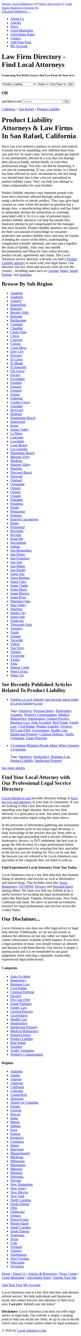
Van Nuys (17, 648)
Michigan (16, 1157)
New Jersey (18, 1188)
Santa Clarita (19, 585)
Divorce (66, 726)
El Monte (16, 363)
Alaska (15, 1075)
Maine (14, 1145)
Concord (16, 340)
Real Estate (60, 722)
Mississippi (17, 1165)
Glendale (16, 406)
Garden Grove (20, 402)
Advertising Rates (22, 34)
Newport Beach (21, 472)
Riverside (16, 531)
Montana (16, 1173)
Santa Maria (18, 589)
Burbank (16, 316)
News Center (68, 1274)
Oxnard (15, 496)
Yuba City (17, 675)
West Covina (19, 671)
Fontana (15, 386)
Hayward (16, 410)
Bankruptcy (63, 711)
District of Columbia (24, 1102)
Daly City (17, 351)
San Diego (17, 554)
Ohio (13, 1208)
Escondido (17, 379)
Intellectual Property (24, 734)
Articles (15, 22)
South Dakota (19, 1231)
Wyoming (17, 1266)
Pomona (16, 515)
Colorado (16, 1091)
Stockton (16, 609)
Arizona (15, 1079)
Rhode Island (19, 1223)
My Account (18, 46)
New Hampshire (21, 1184)
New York (17, 1196)
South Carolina (20, 1227)
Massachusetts (20, 1153)
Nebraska (16, 1176)
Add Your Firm (20, 42)
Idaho (64, 271)
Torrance (16, 628)
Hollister (16, 414)
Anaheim (16, 297)
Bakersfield (18, 305)
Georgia (53, 271)
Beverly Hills (19, 312)
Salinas (15, 546)
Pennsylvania (19, 1219)
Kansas (15, 1134)
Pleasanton (17, 511)
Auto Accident (41, 722)
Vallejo (15, 644)
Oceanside (17, 484)
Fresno (15, 394)
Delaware (17, 1098)
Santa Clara (18, 581)
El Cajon (16, 359)
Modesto (16, 461)
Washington (18, 1254)
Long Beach (18, 445)
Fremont (16, 390)
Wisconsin (17, 1262)
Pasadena (16, 503)
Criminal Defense (51, 734)
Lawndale (17, 441)
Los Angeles (18, 449)
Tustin (14, 632)
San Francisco (20, 558)
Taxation (16, 715)
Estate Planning (36, 738)
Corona (15, 344)
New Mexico (19, 1192)
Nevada (15, 1180)
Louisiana (17, 1141)
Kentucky (17, 1137)
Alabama (25, 274)
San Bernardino (21, 550)
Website (6, 3)
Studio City (18, 613)
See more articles (13, 768)
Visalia (15, 659)
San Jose (16, 562)
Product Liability (48, 109)
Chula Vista (18, 332)
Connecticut (18, 1095)
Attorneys (25, 711)
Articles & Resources (42, 1274)
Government (40, 730)
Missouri (16, 1169)
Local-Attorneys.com (16, 798)
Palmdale (16, 500)
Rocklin (15, 535)
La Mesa (16, 433)
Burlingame (18, 320)
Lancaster (17, 437)
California (8, 109)
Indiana (15, 1126)
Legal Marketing (21, 30)
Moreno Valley (20, 464)
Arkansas (16, 1083)
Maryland (17, 1149)
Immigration (36, 718)
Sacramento (18, 542)
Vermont (16, 1247)
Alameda (16, 293)
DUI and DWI (20, 730)
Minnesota (17, 1161)
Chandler (16, 328)
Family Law (18, 1007)
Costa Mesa (18, 347)
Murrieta (16, 468)
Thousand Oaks (21, 624)
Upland (15, 636)
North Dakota (19, 1204)
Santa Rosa (18, 597)
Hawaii (15, 1114)
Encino (15, 375)
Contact (15, 38)
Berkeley (16, 308)
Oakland (16, 480)
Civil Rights (26, 726)
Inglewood (17, 422)
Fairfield (16, 383)
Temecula (17, 620)
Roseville (16, 539)
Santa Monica (19, 593)
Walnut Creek (19, 667)
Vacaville (16, 640)
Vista (13, 663)
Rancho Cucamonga (24, 519)
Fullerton (16, 398)
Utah (13, 1243)
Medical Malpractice (24, 1031)
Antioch (15, 301)
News (14, 26)
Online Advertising (50, 3)
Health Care (59, 730)
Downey (16, 355)
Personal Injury (43, 711)
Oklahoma (17, 1212)
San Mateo (17, 566)
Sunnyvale (17, 617)
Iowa (13, 1130)
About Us (17, 19)
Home (6, 1274)
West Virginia (19, 1258)
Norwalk (16, 476)
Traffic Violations (22, 1050)
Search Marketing (22, 3)
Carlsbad (16, 324)
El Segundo (18, 367)
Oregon (15, 1215)
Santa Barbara (20, 578)
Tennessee (17, 1235)
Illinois (15, 1122)
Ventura (15, 652)
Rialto (14, 523)
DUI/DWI (26, 886)
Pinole (14, 507)
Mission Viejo (19, 457)
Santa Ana (17, 574)
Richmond (17, 527)
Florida (15, 1106)
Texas (14, 1239)
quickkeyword (11, 101)
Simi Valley (18, 605)
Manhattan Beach (22, 453)
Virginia (15, 1251)
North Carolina (20, 1200)
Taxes (63, 882)
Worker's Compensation (40, 715)
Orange (15, 492)
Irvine (14, 425)
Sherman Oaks (20, 601)
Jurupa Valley (19, 429)
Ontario (15, 488)
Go (71, 84)
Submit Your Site (64, 1277)
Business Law (19, 722)
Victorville (17, 656)
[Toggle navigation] (29, 12)
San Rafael (26, 109)
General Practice (57, 718)
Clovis (14, 336)
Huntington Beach (22, 418)
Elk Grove (17, 371)
